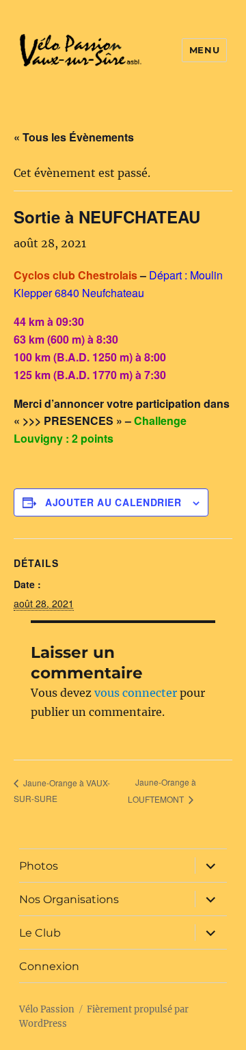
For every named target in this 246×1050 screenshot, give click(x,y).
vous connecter (135, 693)
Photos (38, 865)
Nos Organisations (69, 899)
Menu (204, 49)
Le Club (40, 932)
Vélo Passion (46, 1009)
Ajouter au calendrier (113, 502)
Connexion (49, 966)
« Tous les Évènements (74, 137)
